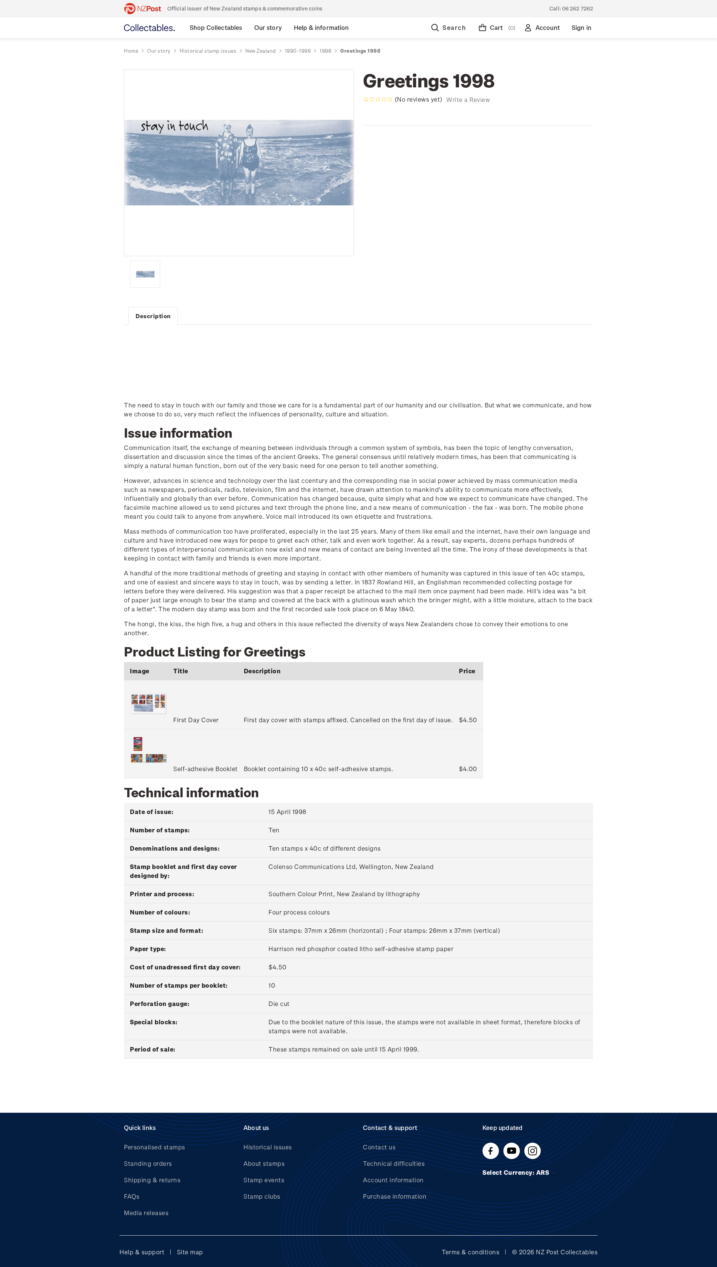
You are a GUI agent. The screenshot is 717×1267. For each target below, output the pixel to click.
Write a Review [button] (468, 99)
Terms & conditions (470, 1251)
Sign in (582, 27)
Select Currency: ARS (516, 1172)
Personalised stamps (154, 1146)
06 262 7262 (577, 8)
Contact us (379, 1146)
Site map (190, 1251)
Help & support (142, 1251)
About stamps (264, 1163)
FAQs (131, 1196)
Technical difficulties (394, 1163)
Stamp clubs (261, 1196)
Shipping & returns (152, 1179)
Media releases (146, 1212)
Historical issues (267, 1146)
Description (153, 316)
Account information (393, 1179)
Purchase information (394, 1196)
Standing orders (148, 1163)
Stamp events (263, 1179)
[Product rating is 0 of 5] (378, 99)
